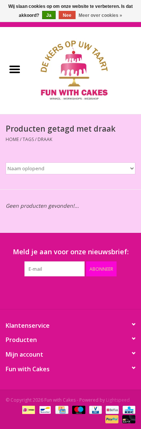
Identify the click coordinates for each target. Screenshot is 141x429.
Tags (28, 139)
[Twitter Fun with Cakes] (44, 292)
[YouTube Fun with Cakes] (84, 292)
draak (45, 139)
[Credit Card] (61, 409)
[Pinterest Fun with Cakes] (71, 292)
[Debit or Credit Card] (127, 419)
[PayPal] (111, 419)
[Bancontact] (44, 409)
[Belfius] (111, 409)
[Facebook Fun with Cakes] (30, 292)
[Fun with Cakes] (85, 70)
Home (12, 139)
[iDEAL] (28, 409)
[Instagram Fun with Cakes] (111, 292)
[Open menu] (14, 69)
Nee (67, 15)
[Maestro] (78, 409)
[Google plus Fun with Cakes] (57, 292)
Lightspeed (118, 400)
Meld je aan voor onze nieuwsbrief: (71, 252)
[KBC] (127, 409)
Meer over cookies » (100, 15)
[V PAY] (94, 409)
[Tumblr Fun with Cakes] (98, 292)
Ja (49, 15)
